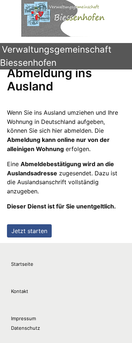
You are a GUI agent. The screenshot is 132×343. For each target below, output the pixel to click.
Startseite (22, 264)
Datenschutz (25, 328)
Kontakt (19, 291)
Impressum (23, 318)
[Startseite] (69, 18)
